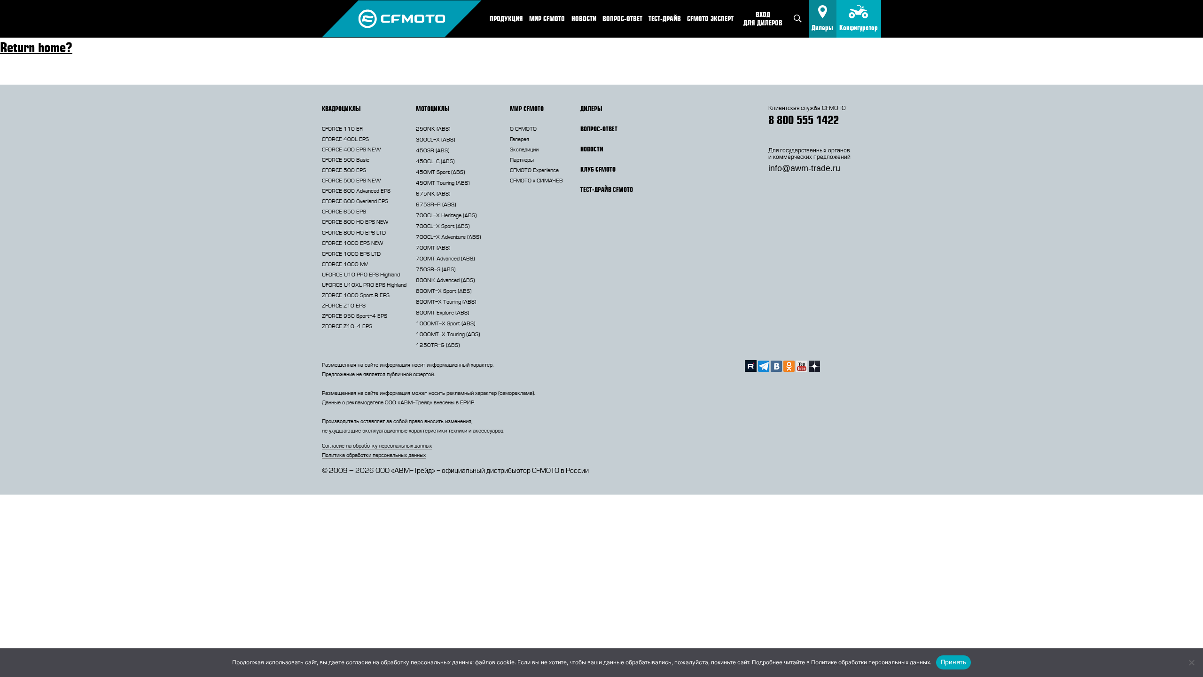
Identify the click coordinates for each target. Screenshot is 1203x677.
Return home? (36, 47)
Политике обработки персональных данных (870, 662)
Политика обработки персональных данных (374, 455)
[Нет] (1191, 662)
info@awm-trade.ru (804, 168)
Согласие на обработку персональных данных (377, 445)
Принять (954, 662)
